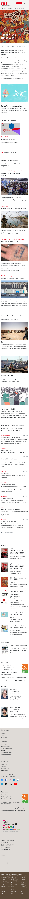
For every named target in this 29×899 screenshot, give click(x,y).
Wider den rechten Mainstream (10, 509)
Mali (12, 882)
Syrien (22, 889)
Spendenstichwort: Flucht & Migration (13, 78)
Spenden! (18, 2)
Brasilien (3, 882)
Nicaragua (13, 891)
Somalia (22, 884)
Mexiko (12, 886)
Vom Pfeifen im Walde (8, 484)
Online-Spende (7, 665)
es (6, 863)
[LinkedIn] (14, 780)
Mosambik (13, 888)
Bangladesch (4, 881)
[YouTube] (15, 784)
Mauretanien (14, 884)
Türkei (22, 891)
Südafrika (23, 888)
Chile (2, 884)
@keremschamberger (20, 716)
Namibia (13, 889)
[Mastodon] (18, 780)
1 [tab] (15, 150)
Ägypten (3, 879)
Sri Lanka (23, 886)
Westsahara (23, 895)
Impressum (4, 857)
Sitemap (3, 861)
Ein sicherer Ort (6, 450)
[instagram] (10, 780)
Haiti (2, 889)
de (2, 863)
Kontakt (3, 855)
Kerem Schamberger (18, 718)
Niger (12, 893)
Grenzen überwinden (7, 498)
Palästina (23, 877)
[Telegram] (2, 784)
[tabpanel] (11, 135)
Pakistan (13, 895)
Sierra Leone (23, 882)
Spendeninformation (8, 669)
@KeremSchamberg (19, 714)
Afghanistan (4, 877)
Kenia (12, 879)
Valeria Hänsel (16, 700)
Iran (2, 895)
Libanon (13, 881)
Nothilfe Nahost (20, 8)
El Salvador (3, 886)
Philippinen (23, 879)
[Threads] (6, 784)
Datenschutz (4, 859)
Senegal (22, 881)
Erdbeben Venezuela (7, 8)
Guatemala (3, 888)
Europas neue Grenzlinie (8, 522)
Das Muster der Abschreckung (10, 437)
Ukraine (22, 893)
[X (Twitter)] (10, 784)
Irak (2, 893)
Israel (12, 877)
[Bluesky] (2, 780)
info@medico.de (14, 693)
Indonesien (3, 891)
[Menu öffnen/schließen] (25, 3)
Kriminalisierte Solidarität (9, 459)
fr (8, 863)
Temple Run (5, 473)
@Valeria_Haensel (18, 696)
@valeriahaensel (19, 698)
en (4, 863)
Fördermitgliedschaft (8, 667)
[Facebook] (6, 780)
